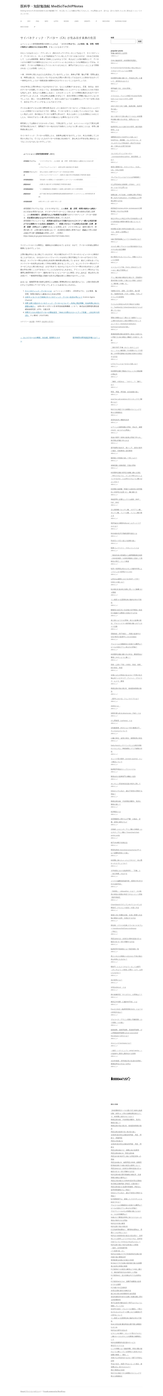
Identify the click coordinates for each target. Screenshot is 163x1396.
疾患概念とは (116, 811)
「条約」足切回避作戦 (119, 1248)
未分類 (31, 321)
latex (56, 21)
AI (21, 21)
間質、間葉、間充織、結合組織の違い (125, 392)
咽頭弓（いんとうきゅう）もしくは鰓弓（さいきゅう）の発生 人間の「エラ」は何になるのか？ (127, 969)
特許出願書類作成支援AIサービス (123, 1342)
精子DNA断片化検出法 (119, 842)
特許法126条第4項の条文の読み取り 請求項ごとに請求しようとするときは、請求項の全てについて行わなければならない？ (126, 1238)
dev (28, 21)
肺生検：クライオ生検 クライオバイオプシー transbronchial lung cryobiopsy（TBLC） (127, 928)
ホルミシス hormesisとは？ (121, 1043)
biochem (106, 21)
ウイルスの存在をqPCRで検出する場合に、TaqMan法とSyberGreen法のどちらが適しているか (126, 307)
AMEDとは (115, 706)
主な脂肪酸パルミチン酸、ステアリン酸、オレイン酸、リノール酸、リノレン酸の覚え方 (126, 512)
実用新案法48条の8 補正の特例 (122, 1260)
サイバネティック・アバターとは (38, 291)
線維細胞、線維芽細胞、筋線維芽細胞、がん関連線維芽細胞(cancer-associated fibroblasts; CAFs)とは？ (126, 1033)
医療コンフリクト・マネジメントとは (125, 548)
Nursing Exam (120, 21)
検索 (112, 37)
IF (96, 21)
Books (66, 21)
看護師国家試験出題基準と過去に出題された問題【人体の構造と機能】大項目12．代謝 (126, 337)
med (46, 21)
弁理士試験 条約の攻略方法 (121, 1290)
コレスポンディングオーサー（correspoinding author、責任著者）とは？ (126, 156)
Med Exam (24, 27)
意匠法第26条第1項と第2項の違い (123, 1132)
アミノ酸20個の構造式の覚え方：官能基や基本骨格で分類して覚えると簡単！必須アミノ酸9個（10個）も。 (126, 280)
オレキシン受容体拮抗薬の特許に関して (126, 783)
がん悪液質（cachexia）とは (121, 720)
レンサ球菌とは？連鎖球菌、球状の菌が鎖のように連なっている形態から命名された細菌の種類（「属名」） (126, 1351)
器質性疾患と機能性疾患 (120, 420)
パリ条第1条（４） (118, 1251)
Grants (87, 21)
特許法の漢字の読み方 (119, 1330)
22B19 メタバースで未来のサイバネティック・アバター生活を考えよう (53, 297)
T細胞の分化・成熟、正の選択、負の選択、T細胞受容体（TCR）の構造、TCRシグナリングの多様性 (126, 294)
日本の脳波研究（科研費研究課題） (124, 60)
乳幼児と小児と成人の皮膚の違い (123, 540)
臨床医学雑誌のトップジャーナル (123, 769)
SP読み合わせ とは (118, 987)
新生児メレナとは (117, 1345)
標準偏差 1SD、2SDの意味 (121, 88)
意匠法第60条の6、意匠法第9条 (122, 1153)
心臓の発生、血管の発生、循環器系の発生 (126, 738)
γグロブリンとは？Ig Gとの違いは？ (124, 364)
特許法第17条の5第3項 (119, 1226)
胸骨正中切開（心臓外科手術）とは (124, 1002)
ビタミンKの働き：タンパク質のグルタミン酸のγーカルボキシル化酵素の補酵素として (126, 1336)
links (76, 21)
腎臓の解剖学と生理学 (119, 53)
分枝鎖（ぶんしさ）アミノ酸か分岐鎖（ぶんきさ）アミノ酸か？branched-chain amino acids (126, 832)
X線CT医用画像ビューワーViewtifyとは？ (126, 239)
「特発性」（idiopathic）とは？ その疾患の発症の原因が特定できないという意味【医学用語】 (126, 894)
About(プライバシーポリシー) (30, 1391)
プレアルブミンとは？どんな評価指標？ (126, 177)
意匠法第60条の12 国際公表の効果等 (125, 1150)
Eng (37, 21)
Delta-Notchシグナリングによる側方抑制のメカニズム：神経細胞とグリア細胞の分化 (126, 748)
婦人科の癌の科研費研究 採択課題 (123, 1293)
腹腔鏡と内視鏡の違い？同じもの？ (124, 458)
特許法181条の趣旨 (118, 1223)
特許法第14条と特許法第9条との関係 (124, 1245)
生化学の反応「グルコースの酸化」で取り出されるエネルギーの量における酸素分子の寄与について (126, 1312)
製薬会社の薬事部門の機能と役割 (123, 776)
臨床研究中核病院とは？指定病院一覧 (125, 949)
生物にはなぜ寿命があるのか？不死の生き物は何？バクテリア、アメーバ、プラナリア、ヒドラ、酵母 (126, 678)
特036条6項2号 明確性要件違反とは (124, 533)
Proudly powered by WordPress (54, 1391)
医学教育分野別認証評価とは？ (86, 337)
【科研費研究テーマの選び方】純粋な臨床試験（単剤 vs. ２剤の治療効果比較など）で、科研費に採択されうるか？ (126, 1113)
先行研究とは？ (116, 980)
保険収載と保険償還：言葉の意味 (123, 465)
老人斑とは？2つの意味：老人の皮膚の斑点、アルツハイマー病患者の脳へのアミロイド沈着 (126, 623)
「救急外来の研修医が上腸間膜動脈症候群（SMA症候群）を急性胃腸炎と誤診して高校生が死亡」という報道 (126, 558)
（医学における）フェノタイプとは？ (125, 698)
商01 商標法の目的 (118, 1370)
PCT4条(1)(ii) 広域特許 (119, 1287)
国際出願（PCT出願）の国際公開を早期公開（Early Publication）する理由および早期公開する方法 (126, 198)
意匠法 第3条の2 (117, 1141)
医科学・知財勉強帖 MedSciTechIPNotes (51, 6)
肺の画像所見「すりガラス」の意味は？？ (126, 994)
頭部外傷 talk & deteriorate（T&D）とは (126, 713)
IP (34, 27)
